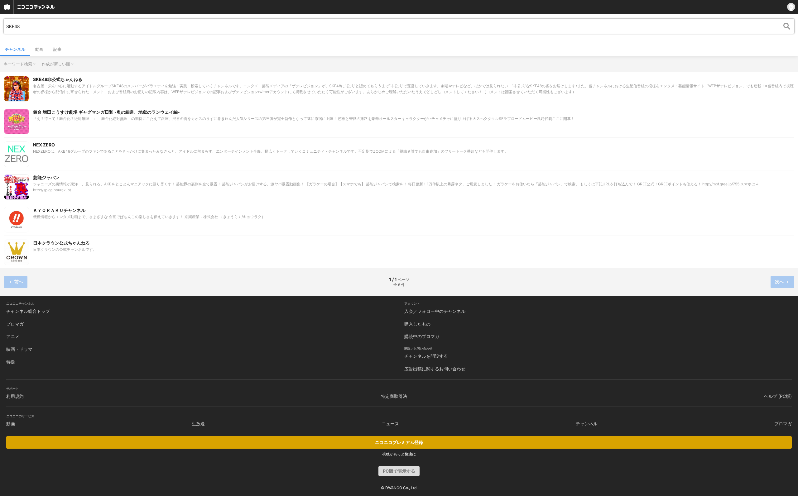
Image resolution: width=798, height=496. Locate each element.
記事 (57, 49)
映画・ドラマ (19, 349)
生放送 (198, 423)
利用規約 (15, 396)
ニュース (390, 423)
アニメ (12, 336)
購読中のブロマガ (421, 336)
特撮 (10, 362)
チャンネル (15, 49)
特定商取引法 (394, 396)
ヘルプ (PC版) (778, 396)
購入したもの (417, 324)
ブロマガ (15, 324)
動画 (39, 49)
